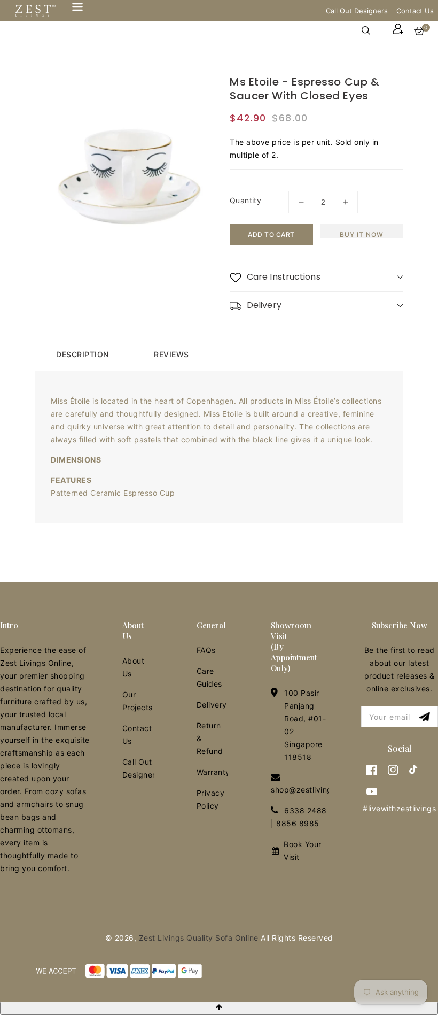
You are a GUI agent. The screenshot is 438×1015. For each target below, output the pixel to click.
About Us (133, 667)
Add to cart (271, 234)
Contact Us (415, 10)
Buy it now (362, 234)
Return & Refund (210, 738)
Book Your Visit (303, 851)
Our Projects (137, 701)
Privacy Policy (211, 799)
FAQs (206, 650)
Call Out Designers (357, 10)
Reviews (171, 354)
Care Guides (209, 677)
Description (82, 354)
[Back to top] (219, 1008)
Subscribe (426, 717)
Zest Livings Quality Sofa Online (199, 937)
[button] (371, 30)
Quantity (245, 200)
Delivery (212, 704)
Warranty (212, 771)
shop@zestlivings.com (312, 789)
